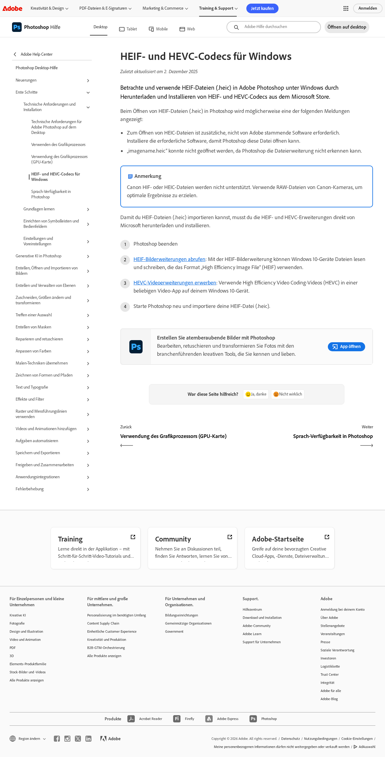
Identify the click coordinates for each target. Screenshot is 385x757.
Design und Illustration (26, 631)
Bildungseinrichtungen (181, 615)
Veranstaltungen (333, 634)
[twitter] (78, 739)
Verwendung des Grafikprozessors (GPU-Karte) (59, 159)
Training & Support (216, 8)
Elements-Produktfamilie (28, 664)
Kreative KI (18, 615)
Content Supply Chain (103, 623)
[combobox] (273, 27)
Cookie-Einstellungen (357, 739)
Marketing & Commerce (163, 8)
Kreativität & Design (47, 8)
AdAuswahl (367, 747)
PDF (13, 648)
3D (12, 656)
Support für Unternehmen (262, 642)
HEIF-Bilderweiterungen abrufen (169, 259)
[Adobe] (12, 8)
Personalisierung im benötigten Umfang (116, 615)
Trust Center (330, 674)
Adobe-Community (257, 626)
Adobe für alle (331, 691)
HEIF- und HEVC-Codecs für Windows (55, 177)
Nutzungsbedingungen (320, 739)
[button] (346, 8)
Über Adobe (329, 618)
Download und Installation (262, 618)
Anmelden (368, 8)
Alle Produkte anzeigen (27, 680)
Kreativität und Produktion (106, 640)
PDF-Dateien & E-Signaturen (103, 8)
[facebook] (57, 739)
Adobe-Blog (329, 699)
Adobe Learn (252, 634)
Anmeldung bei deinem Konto (343, 609)
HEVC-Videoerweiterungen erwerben (175, 282)
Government (174, 631)
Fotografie (17, 623)
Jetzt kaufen (262, 8)
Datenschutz (290, 739)
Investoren (328, 658)
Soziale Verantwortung (337, 650)
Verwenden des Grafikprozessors (58, 144)
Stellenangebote (333, 626)
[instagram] (67, 739)
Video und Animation (25, 640)
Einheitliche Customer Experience (112, 631)
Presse (325, 642)
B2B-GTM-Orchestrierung (106, 648)
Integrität (327, 683)
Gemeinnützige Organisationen (188, 623)
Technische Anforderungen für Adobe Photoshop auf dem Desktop (56, 127)
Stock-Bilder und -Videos (28, 672)
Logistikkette (330, 666)
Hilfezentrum (252, 609)
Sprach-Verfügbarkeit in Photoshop (51, 194)
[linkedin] (88, 739)
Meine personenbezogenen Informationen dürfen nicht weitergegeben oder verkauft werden (282, 747)
